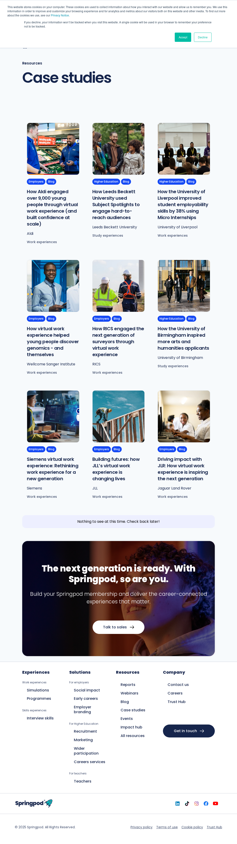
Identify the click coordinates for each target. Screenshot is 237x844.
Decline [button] (203, 37)
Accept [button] (183, 37)
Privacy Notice (60, 15)
